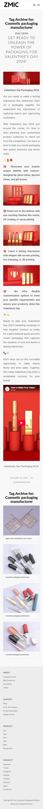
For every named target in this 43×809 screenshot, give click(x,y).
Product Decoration (10, 711)
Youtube (6, 779)
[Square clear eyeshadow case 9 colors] (21, 520)
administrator (21, 482)
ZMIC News (21, 33)
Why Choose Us (9, 680)
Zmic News (7, 684)
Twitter (6, 768)
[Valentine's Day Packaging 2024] (21, 78)
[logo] (17, 5)
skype (5, 786)
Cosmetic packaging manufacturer (17, 577)
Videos (5, 688)
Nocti (30, 804)
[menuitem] (33, 5)
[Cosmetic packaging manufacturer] (21, 559)
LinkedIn (6, 775)
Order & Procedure (10, 707)
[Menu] (38, 5)
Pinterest (6, 782)
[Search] (33, 5)
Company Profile (9, 677)
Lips (4, 730)
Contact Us (7, 789)
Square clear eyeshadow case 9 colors (19, 538)
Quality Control (8, 714)
